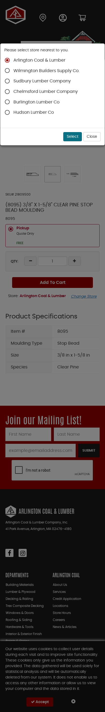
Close (92, 137)
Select (72, 137)
